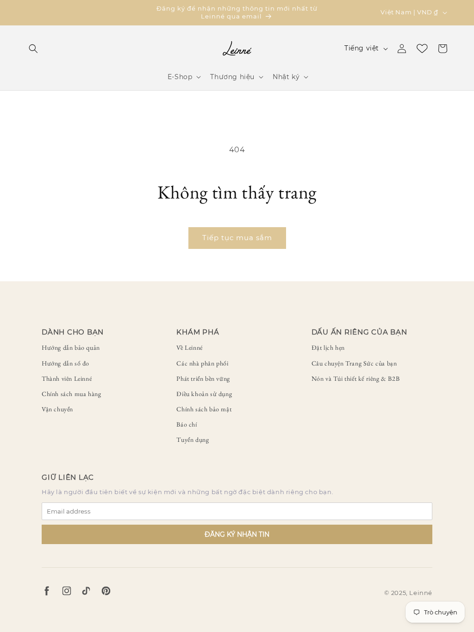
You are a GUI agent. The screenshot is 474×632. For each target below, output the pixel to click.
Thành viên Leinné (67, 378)
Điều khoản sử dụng (204, 394)
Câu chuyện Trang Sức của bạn (354, 363)
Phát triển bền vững (203, 378)
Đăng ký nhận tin (237, 534)
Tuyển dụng (192, 439)
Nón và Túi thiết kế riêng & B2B (356, 378)
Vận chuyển (57, 409)
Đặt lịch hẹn (328, 347)
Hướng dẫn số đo (65, 363)
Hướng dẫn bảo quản (71, 347)
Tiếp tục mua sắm (237, 237)
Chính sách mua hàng (71, 394)
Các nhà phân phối (202, 363)
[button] (33, 48)
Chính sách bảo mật (203, 409)
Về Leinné (189, 347)
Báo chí (186, 424)
